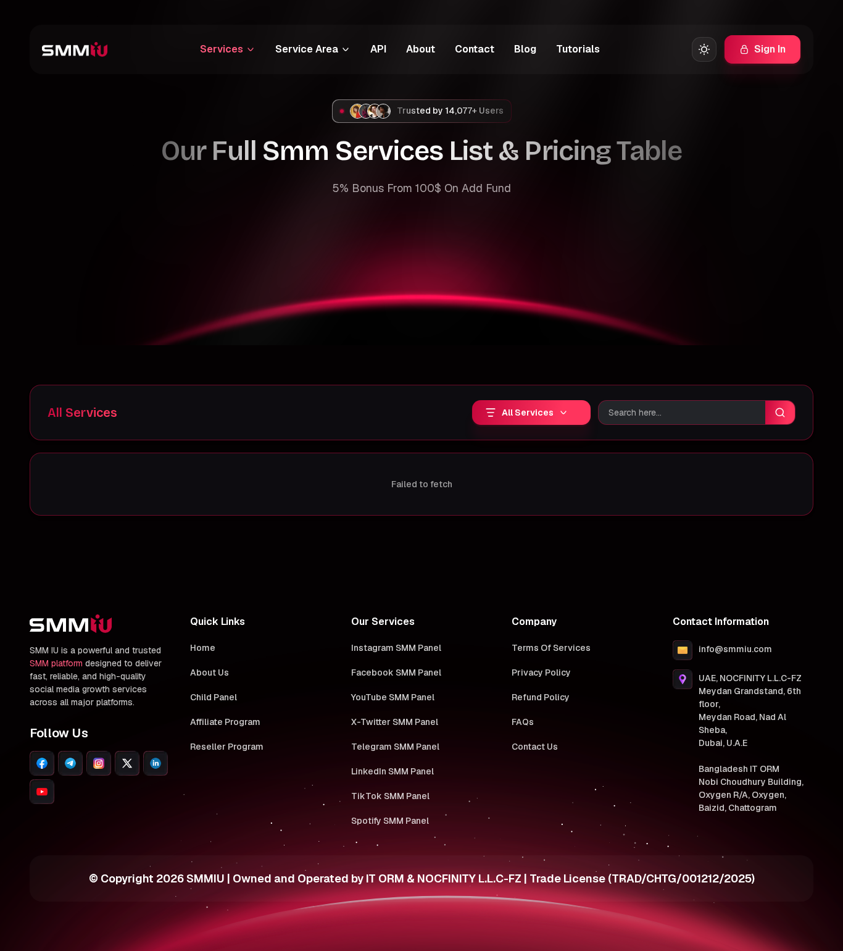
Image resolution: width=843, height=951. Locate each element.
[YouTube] (42, 791)
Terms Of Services (551, 647)
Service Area (306, 49)
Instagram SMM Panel (396, 647)
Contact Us (535, 746)
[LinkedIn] (155, 763)
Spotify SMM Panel (390, 820)
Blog (525, 49)
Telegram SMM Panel (395, 746)
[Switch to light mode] (704, 49)
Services (221, 49)
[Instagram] (98, 763)
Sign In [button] (770, 49)
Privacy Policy (541, 672)
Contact (474, 49)
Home (202, 647)
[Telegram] (70, 763)
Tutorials (578, 49)
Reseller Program (227, 746)
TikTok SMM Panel (390, 796)
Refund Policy (541, 697)
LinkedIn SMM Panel (392, 771)
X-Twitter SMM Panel (394, 721)
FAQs (523, 721)
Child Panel (213, 697)
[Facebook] (42, 763)
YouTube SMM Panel (392, 697)
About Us (209, 672)
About (420, 49)
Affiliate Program (225, 721)
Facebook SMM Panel (396, 672)
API (378, 49)
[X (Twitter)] (127, 763)
